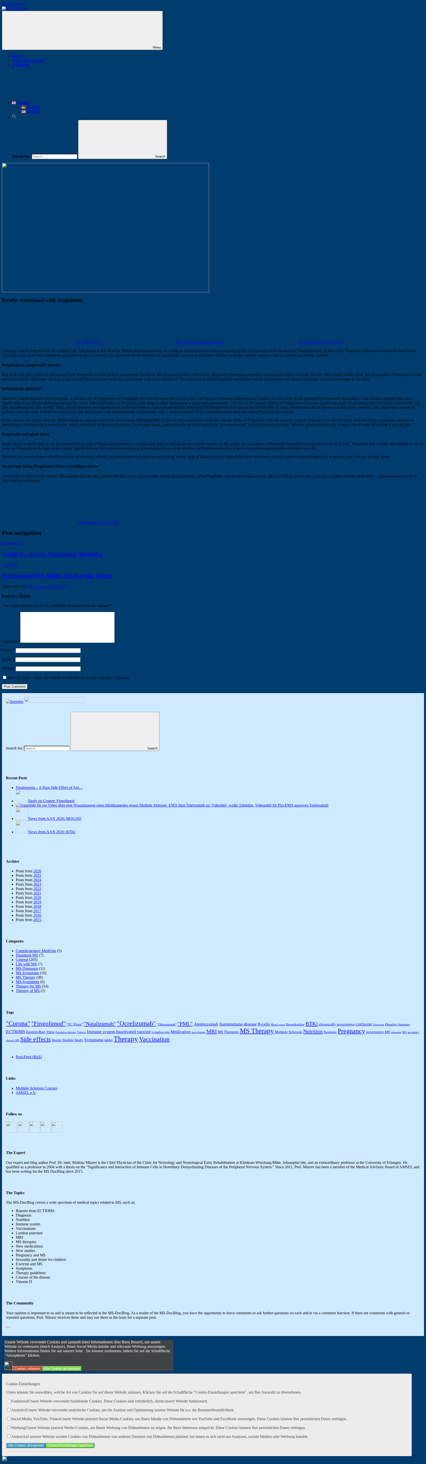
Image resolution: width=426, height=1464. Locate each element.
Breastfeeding (295, 1024)
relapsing (396, 1032)
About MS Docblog (28, 60)
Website (8, 668)
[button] (14, 117)
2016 (37, 915)
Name (8, 650)
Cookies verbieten (27, 1368)
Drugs (92, 522)
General (22, 960)
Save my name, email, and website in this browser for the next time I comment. (69, 678)
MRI (211, 1031)
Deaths (82, 522)
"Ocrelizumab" (136, 1023)
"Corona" (18, 1023)
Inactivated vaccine (133, 1031)
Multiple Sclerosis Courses (36, 1088)
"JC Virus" (75, 1024)
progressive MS (378, 1032)
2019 (37, 902)
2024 (37, 880)
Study (78, 1040)
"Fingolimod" (48, 1023)
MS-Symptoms (27, 982)
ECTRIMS (15, 1031)
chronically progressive (337, 1024)
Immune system (101, 1031)
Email (8, 659)
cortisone (364, 1024)
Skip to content (13, 4)
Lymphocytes (161, 1032)
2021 (37, 893)
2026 (37, 871)
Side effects (35, 1039)
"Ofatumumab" (167, 1024)
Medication (181, 1031)
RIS (404, 1032)
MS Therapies (228, 1032)
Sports (56, 1040)
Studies (67, 1040)
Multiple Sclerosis (288, 1032)
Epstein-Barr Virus (40, 1032)
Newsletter (21, 65)
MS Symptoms (310, 342)
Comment (11, 641)
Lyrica (102, 522)
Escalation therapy (65, 1032)
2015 (37, 920)
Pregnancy (351, 1031)
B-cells (264, 1024)
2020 (37, 897)
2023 (37, 884)
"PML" (185, 1024)
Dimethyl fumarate (397, 1024)
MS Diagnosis (27, 968)
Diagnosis (378, 1024)
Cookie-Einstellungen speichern (70, 1445)
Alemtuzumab (206, 1024)
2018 (37, 906)
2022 (37, 889)
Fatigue (81, 1032)
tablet (108, 1040)
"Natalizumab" (100, 1024)
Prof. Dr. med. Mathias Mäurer (200, 342)
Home (17, 56)
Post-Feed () (29, 1057)
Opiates (113, 522)
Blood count (278, 1024)
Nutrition (313, 1031)
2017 (37, 911)
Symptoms (93, 1039)
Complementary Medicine (36, 951)
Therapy (126, 1039)
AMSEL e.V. (26, 1092)
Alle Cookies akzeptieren (62, 1368)
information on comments (47, 586)
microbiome (198, 1032)
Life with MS (26, 964)
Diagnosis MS (27, 955)
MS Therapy (333, 342)
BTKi (311, 1024)
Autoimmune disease (238, 1024)
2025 (37, 875)
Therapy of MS (28, 991)
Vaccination (154, 1039)
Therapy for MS (28, 986)
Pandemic (330, 1032)
